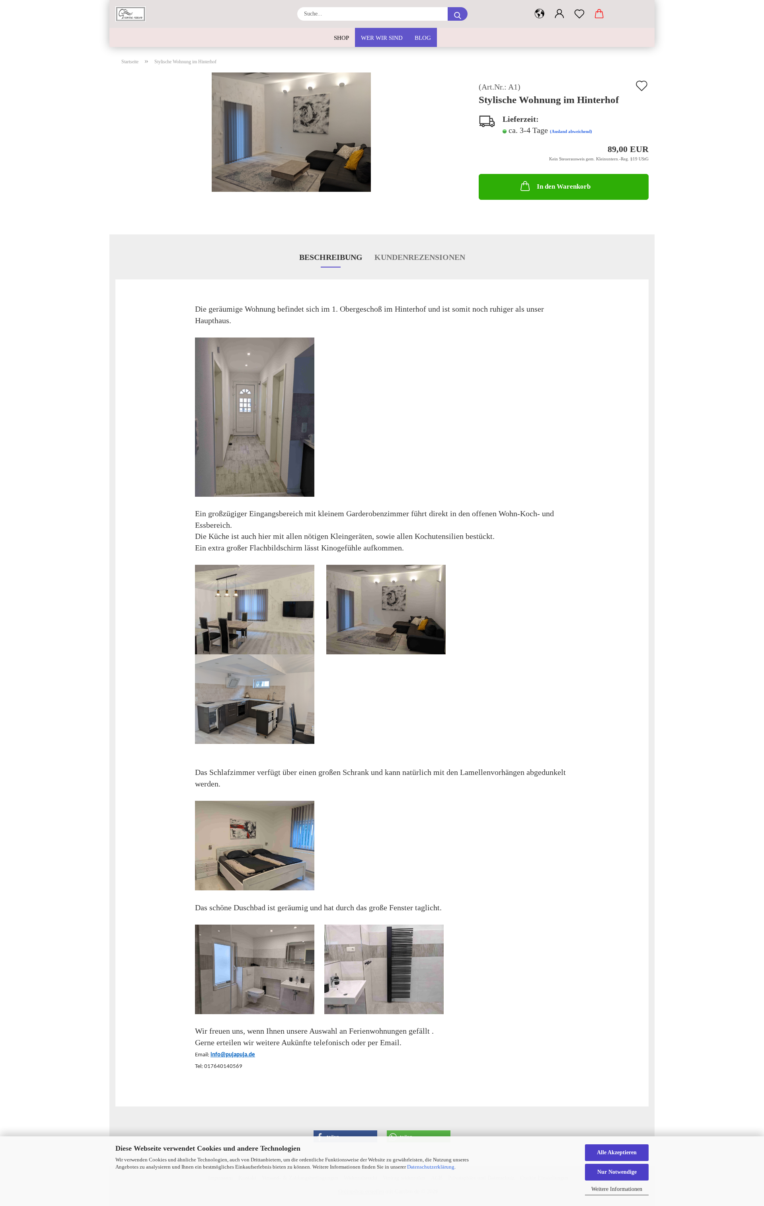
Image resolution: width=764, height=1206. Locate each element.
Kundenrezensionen (419, 257)
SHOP (341, 38)
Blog (423, 38)
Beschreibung (331, 257)
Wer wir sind (382, 38)
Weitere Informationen (616, 1189)
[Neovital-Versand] (133, 14)
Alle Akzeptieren (617, 1152)
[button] (540, 14)
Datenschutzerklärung (430, 1167)
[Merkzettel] (579, 14)
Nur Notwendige (617, 1172)
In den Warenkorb (564, 186)
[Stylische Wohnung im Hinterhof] (291, 131)
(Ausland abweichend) (571, 131)
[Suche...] (458, 14)
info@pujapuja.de (232, 1055)
